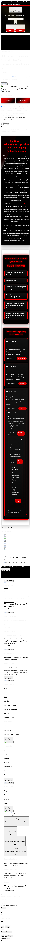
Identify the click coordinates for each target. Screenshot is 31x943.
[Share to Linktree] (5, 541)
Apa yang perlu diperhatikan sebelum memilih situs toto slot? (15, 305)
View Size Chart (5, 938)
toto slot (23, 204)
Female (7, 927)
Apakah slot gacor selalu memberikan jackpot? (14, 296)
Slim (2, 936)
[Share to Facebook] (5, 539)
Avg (6, 936)
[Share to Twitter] (5, 536)
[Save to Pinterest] (5, 544)
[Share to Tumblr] (5, 550)
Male (2, 927)
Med (7, 931)
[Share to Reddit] (5, 547)
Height (2, 929)
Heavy (10, 936)
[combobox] (16, 19)
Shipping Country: (6, 899)
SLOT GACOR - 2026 (7, 527)
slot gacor (11, 156)
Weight (3, 934)
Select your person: (6, 925)
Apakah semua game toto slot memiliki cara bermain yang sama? (15, 315)
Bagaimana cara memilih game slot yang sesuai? (16, 288)
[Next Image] (2, 83)
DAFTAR (20, 30)
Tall (10, 931)
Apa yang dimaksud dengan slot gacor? (15, 273)
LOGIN (10, 30)
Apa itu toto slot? (11, 280)
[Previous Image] (6, 83)
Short (2, 931)
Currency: (3, 903)
